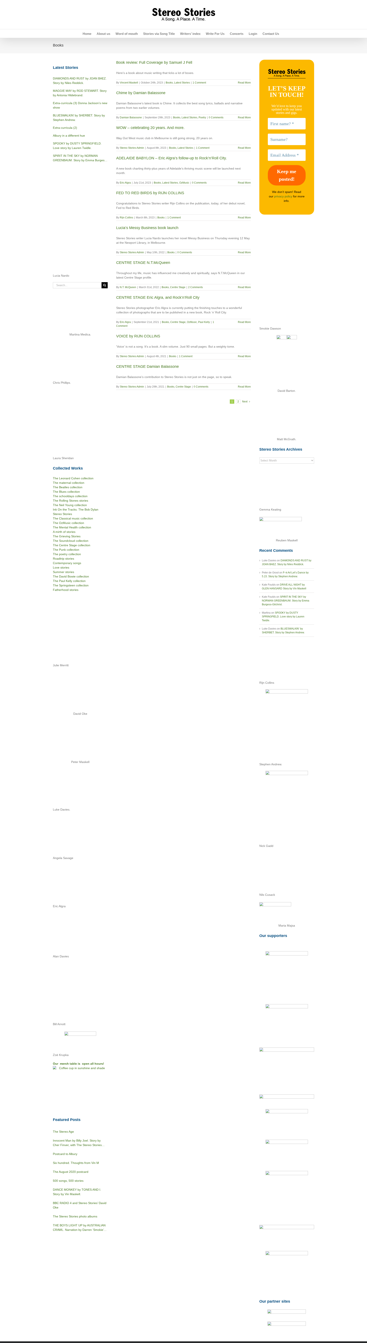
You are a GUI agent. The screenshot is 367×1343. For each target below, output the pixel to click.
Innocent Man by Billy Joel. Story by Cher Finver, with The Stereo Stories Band (77, 1143)
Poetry (202, 117)
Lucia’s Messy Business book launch (147, 228)
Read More (244, 82)
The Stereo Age (63, 1131)
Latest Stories (182, 82)
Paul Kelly (204, 322)
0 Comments (216, 117)
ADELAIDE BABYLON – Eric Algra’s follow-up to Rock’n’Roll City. (171, 158)
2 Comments (195, 287)
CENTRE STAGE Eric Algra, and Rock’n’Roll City (157, 297)
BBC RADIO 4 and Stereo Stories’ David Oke (79, 1205)
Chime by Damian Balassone (140, 93)
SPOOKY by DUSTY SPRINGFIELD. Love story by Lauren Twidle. (283, 616)
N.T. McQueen (128, 287)
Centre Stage (177, 287)
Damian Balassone (131, 117)
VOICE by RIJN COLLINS (138, 336)
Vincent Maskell (129, 82)
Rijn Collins (126, 217)
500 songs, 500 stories (68, 1180)
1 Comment (199, 82)
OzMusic (184, 182)
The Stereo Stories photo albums (75, 1216)
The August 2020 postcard (70, 1171)
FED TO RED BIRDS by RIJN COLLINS (150, 193)
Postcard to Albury (65, 1154)
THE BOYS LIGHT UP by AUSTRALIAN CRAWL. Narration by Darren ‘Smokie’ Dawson (79, 1228)
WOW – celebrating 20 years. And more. (150, 128)
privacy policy (283, 196)
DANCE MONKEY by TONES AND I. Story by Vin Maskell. (77, 1192)
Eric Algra (125, 182)
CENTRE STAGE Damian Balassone (147, 366)
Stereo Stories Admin (132, 147)
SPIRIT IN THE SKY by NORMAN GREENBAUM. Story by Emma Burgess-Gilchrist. (285, 600)
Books (169, 82)
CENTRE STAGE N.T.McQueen (143, 262)
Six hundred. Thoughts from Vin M (76, 1163)
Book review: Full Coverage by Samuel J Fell (154, 62)
